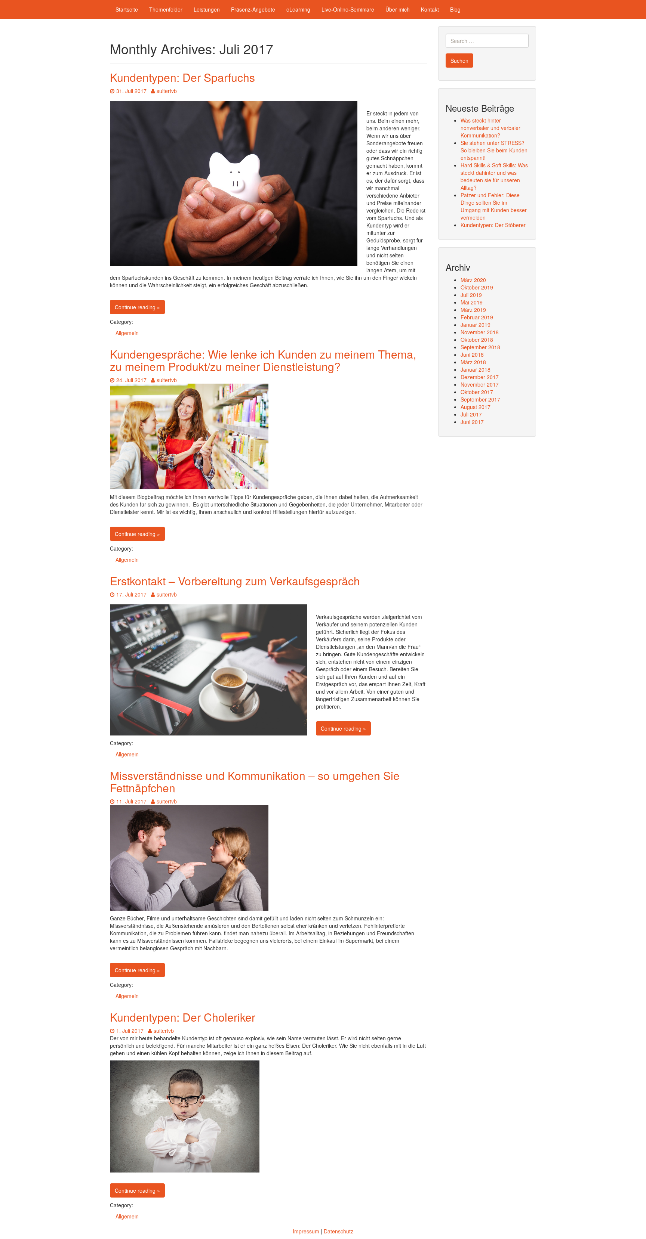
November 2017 (480, 384)
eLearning (298, 9)
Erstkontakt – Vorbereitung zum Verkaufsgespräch (235, 581)
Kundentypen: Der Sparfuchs (182, 77)
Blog (455, 9)
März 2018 (473, 362)
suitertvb (166, 91)
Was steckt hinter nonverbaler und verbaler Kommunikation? (490, 128)
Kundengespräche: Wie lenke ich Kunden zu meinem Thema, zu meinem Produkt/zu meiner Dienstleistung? (263, 360)
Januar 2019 (475, 324)
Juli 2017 (471, 414)
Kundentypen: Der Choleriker (182, 1017)
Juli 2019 (471, 294)
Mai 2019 (472, 302)
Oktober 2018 (477, 339)
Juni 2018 (472, 354)
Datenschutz (338, 1231)
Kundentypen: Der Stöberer (493, 225)
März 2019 (473, 309)
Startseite (127, 9)
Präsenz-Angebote (253, 9)
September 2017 (480, 399)
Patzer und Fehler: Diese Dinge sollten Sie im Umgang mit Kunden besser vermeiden (494, 206)
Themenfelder (165, 9)
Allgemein (127, 333)
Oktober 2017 (477, 392)
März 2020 (473, 280)
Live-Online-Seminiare (348, 9)
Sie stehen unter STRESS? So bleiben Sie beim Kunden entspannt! (494, 150)
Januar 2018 (475, 369)
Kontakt (430, 9)
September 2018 (480, 347)
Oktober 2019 (477, 287)
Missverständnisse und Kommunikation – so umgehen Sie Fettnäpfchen (255, 781)
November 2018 (480, 332)
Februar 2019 (477, 317)
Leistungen (207, 9)
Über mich (397, 9)
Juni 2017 (472, 421)
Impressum (306, 1231)
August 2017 (475, 407)
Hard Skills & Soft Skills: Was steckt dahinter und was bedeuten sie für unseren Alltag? (494, 176)
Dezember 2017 (480, 377)
